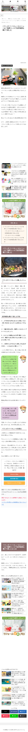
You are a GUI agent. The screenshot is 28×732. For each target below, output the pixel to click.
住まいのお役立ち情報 (7, 65)
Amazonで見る (14, 474)
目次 (12, 223)
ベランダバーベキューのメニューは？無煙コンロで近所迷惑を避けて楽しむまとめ (14, 239)
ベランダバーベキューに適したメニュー (14, 231)
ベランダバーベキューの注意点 (12, 235)
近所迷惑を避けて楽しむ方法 (12, 233)
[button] (22, 716)
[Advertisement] (14, 46)
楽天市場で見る (14, 478)
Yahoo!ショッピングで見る (14, 483)
